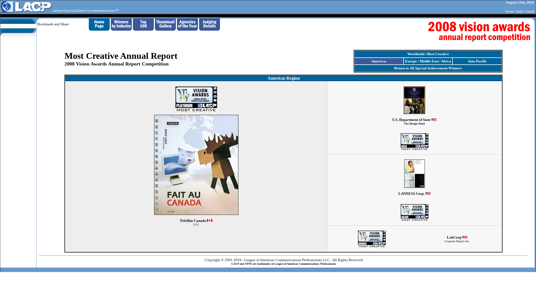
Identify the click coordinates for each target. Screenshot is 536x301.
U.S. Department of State (411, 121)
